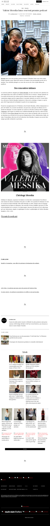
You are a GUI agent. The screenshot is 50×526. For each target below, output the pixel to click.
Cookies (43, 486)
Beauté (7, 4)
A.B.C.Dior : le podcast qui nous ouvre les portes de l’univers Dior (19, 288)
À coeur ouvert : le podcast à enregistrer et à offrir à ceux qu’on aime (20, 292)
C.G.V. (26, 489)
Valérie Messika (24, 92)
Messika (3, 78)
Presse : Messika (37, 13)
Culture (13, 4)
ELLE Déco (26, 4)
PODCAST (37, 4)
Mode (3, 4)
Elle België (3, 489)
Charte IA (35, 489)
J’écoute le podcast (9, 216)
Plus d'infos (19, 496)
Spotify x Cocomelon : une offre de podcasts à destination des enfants (20, 263)
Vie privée (35, 486)
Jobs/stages (12, 486)
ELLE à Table (19, 4)
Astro (31, 4)
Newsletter (45, 1)
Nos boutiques (12, 489)
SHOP (39, 1)
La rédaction (13, 13)
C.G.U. (26, 486)
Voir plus (25, 449)
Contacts (19, 486)
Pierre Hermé (14, 113)
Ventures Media (21, 489)
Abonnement (4, 486)
